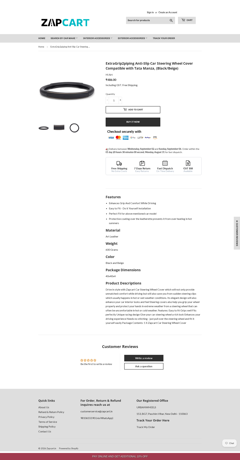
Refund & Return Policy (51, 411)
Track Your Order (164, 38)
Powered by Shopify (68, 448)
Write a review (143, 358)
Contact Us (44, 431)
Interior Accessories (97, 38)
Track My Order (145, 426)
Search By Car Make (63, 38)
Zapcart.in (51, 448)
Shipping (132, 85)
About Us (43, 407)
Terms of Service (47, 421)
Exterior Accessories (131, 38)
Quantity (110, 94)
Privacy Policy (46, 416)
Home (41, 38)
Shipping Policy (47, 426)
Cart (189, 20)
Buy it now (133, 122)
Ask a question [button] (143, 366)
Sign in (150, 12)
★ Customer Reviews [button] (237, 233)
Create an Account (168, 12)
